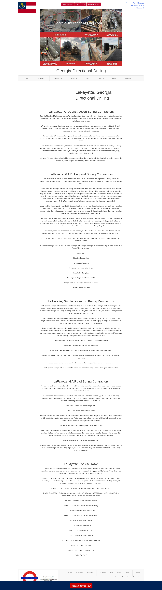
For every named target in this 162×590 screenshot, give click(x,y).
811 (87, 78)
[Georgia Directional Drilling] (38, 578)
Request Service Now (81, 586)
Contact (128, 78)
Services (41, 78)
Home (27, 78)
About (114, 78)
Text (83, 4)
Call (77, 4)
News (100, 78)
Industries (57, 78)
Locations (73, 78)
